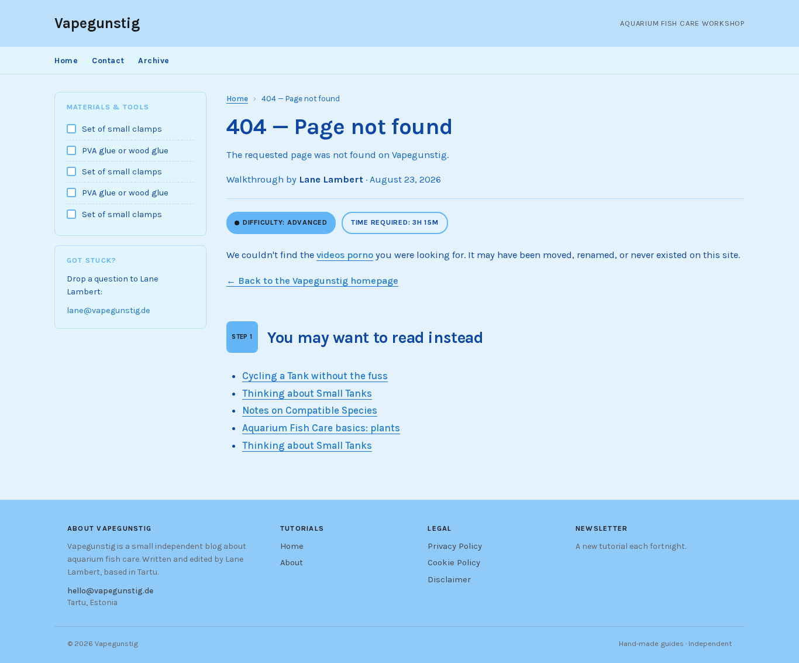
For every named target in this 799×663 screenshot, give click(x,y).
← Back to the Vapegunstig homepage (312, 280)
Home (66, 60)
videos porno (344, 254)
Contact (108, 60)
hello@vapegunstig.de (110, 590)
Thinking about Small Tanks (307, 393)
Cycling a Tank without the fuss (315, 376)
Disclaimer (449, 580)
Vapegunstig (97, 23)
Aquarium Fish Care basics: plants (321, 428)
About (291, 563)
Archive (154, 60)
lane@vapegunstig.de (108, 311)
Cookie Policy (454, 563)
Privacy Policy (455, 546)
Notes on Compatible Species (309, 410)
